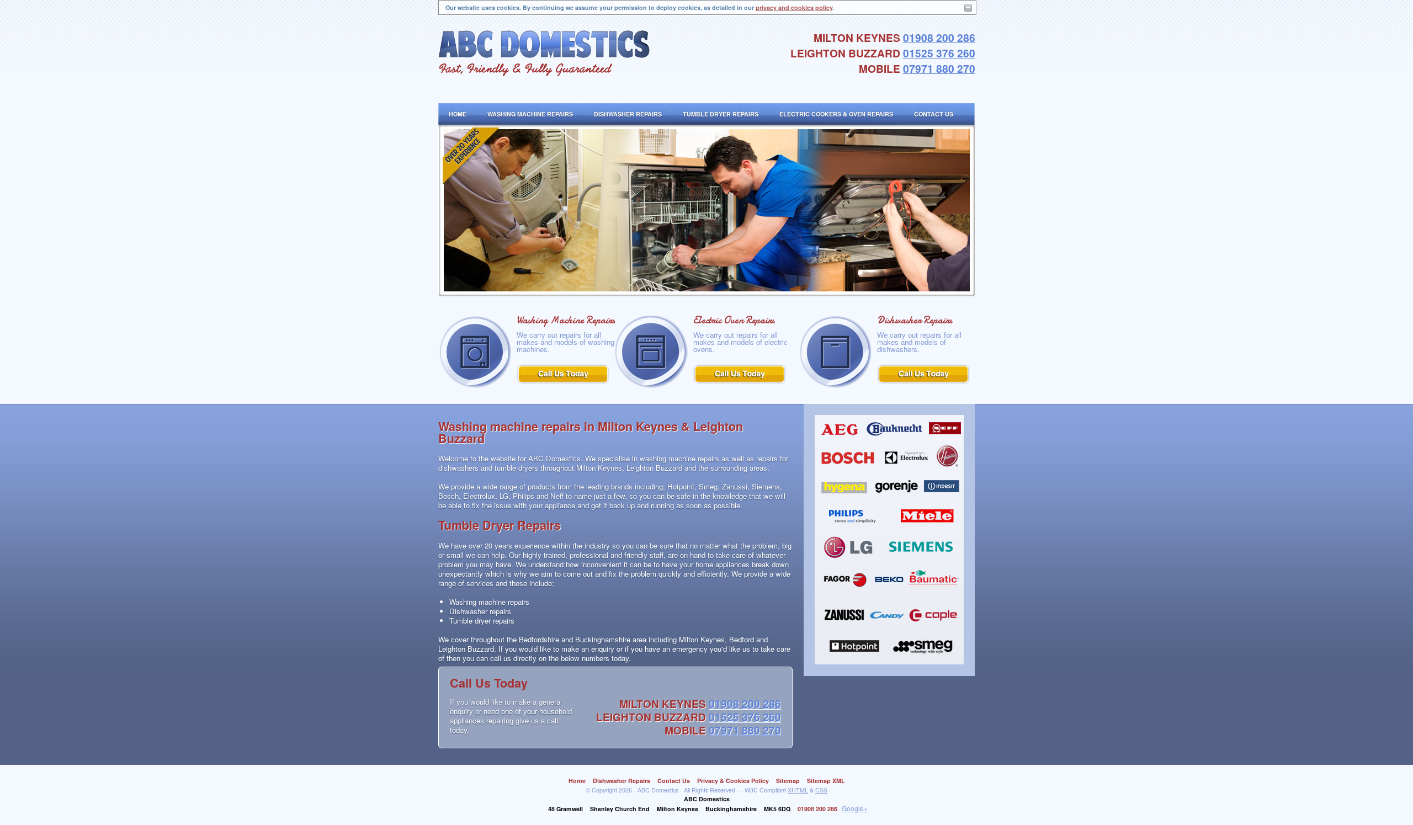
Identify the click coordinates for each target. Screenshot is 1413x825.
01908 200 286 (939, 37)
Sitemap (788, 780)
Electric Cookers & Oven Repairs (836, 114)
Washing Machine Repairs (530, 114)
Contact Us (933, 114)
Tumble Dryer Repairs (720, 114)
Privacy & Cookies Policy (733, 780)
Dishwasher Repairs (628, 114)
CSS (821, 790)
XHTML (798, 790)
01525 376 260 (939, 53)
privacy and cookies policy (794, 7)
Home (457, 114)
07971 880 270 (939, 68)
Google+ (855, 808)
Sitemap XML (826, 780)
